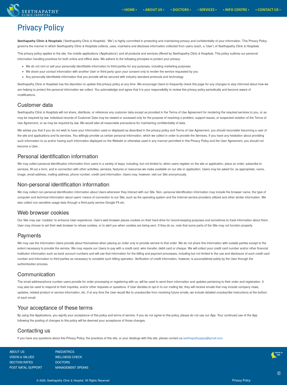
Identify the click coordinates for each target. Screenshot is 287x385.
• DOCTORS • (181, 9)
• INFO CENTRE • (236, 9)
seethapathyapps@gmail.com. (203, 338)
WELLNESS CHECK (68, 357)
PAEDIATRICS (64, 352)
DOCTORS (62, 362)
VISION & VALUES (21, 357)
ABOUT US (16, 352)
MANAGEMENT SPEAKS (71, 367)
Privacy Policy (241, 380)
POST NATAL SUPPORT (25, 367)
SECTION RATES (21, 362)
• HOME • (129, 9)
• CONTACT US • (268, 9)
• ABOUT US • (153, 9)
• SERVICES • (207, 9)
